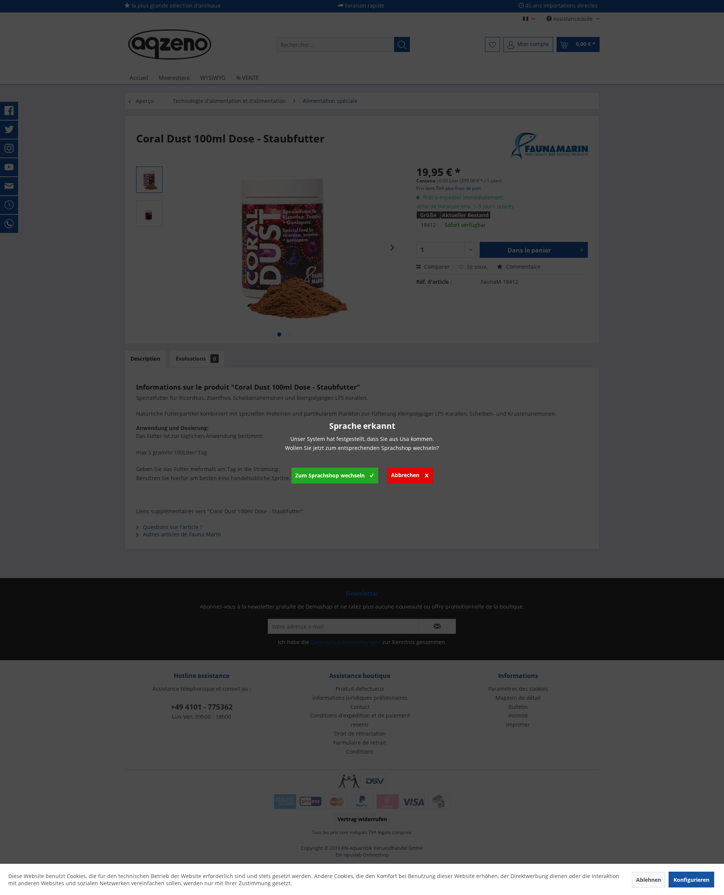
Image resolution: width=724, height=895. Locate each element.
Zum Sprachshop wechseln (330, 475)
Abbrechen (405, 475)
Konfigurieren (691, 879)
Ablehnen (648, 879)
